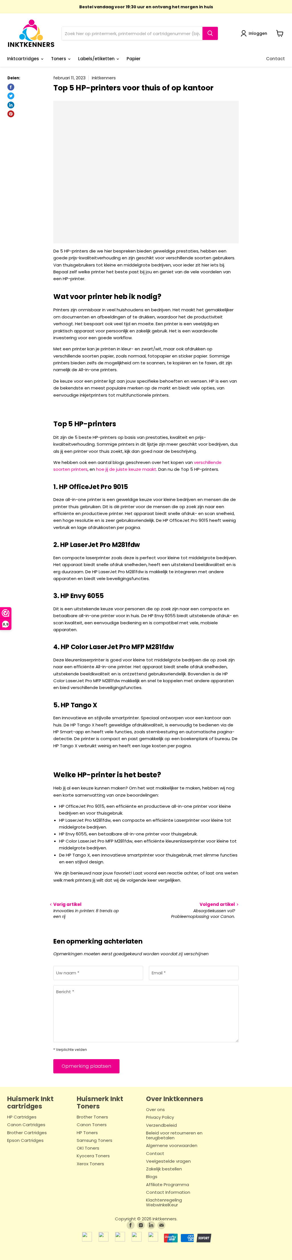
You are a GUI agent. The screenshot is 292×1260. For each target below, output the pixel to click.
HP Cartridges (21, 1117)
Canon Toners (92, 1125)
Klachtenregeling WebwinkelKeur (164, 1203)
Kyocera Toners (93, 1156)
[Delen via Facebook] (10, 87)
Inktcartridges (23, 59)
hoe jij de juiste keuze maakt (126, 469)
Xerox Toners (90, 1164)
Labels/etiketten (97, 59)
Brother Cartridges (27, 1133)
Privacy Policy (160, 1117)
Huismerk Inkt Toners (100, 1102)
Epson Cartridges (25, 1140)
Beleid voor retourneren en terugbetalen (174, 1135)
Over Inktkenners (174, 1098)
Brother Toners (92, 1117)
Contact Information (168, 1192)
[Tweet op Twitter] (10, 95)
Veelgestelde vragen (168, 1161)
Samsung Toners (94, 1140)
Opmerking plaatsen (86, 1066)
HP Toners (87, 1133)
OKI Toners (88, 1148)
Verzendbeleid (161, 1125)
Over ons (155, 1109)
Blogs (151, 1177)
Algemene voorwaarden (171, 1145)
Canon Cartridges (26, 1125)
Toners (59, 59)
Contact (275, 59)
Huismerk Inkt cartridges (30, 1102)
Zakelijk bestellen (164, 1169)
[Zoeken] (210, 33)
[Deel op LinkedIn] (10, 105)
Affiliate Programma (167, 1185)
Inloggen (258, 33)
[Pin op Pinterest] (10, 113)
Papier (134, 59)
